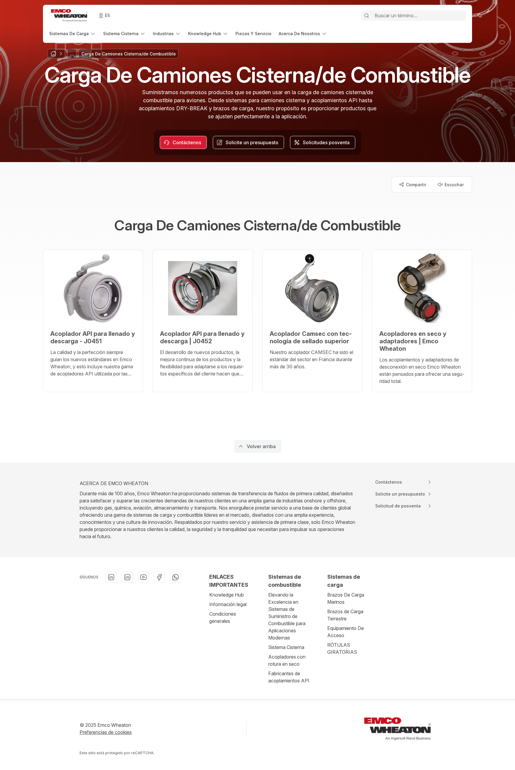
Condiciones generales (222, 617)
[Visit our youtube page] (143, 577)
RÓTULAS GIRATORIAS (342, 648)
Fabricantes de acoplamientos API (288, 677)
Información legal (227, 604)
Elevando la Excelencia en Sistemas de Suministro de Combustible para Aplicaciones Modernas (286, 616)
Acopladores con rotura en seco (286, 660)
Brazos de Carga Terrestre (345, 615)
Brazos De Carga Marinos (345, 598)
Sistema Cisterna (286, 647)
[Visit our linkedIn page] (111, 577)
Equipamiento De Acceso (345, 631)
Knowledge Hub (226, 595)
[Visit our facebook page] (159, 577)
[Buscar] (366, 15)
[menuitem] (72, 33)
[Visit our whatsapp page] (175, 577)
